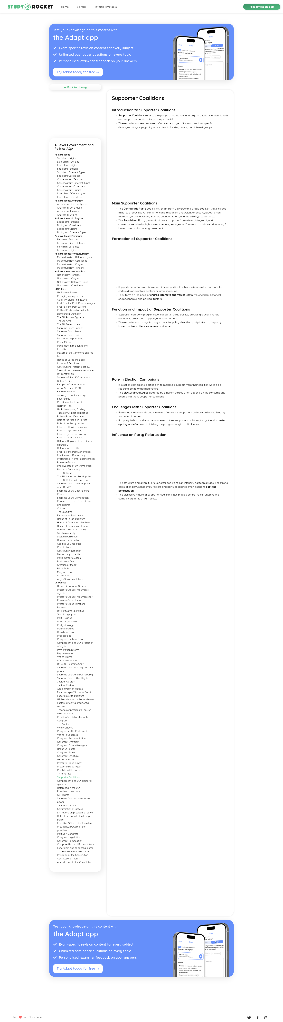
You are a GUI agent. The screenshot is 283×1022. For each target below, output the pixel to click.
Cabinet (61, 508)
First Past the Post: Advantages (74, 451)
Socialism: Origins (66, 158)
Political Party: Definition (70, 416)
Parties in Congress (67, 833)
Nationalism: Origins (68, 278)
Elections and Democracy (71, 455)
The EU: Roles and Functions (72, 480)
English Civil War (66, 391)
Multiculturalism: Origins (70, 264)
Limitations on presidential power (75, 812)
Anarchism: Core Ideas (69, 207)
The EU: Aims (64, 320)
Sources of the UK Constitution (73, 377)
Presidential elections (68, 791)
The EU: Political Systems (70, 317)
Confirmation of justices (70, 809)
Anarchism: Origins (67, 214)
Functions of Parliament (70, 515)
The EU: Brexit (64, 473)
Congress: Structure (68, 756)
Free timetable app (262, 6)
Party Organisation (67, 621)
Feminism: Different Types (71, 243)
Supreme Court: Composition (73, 497)
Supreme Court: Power (69, 331)
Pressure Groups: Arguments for (75, 596)
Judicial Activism (66, 681)
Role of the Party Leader (70, 423)
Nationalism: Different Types (72, 282)
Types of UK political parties (72, 412)
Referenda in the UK (68, 448)
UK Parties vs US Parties (70, 610)
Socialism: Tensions (67, 168)
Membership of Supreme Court (74, 692)
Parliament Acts (65, 561)
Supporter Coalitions (68, 777)
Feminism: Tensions (67, 239)
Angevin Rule (64, 575)
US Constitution (65, 759)
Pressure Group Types (69, 766)
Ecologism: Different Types (71, 232)
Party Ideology (65, 625)
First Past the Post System (71, 306)
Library (81, 6)
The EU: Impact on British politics (75, 476)
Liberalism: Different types (71, 193)
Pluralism (62, 607)
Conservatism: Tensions (70, 179)
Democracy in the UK (68, 554)
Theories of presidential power (74, 710)
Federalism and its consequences (75, 848)
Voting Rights (64, 656)
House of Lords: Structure (71, 518)
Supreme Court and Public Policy (75, 674)
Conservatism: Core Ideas (71, 186)
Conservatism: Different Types (73, 183)
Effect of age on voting (69, 430)
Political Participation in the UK (74, 310)
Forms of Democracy (68, 469)
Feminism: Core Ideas (69, 246)
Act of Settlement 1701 (69, 388)
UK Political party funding (71, 409)
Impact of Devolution (68, 363)
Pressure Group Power (69, 763)
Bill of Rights (64, 568)
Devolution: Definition (68, 540)
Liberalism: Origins (67, 165)
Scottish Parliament (67, 536)
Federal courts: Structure (70, 695)
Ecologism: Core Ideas (69, 225)
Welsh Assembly (66, 533)
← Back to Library (75, 87)
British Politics (64, 381)
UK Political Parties (67, 292)
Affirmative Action (67, 660)
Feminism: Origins (66, 250)
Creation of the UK (67, 564)
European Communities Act (72, 384)
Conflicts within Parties (69, 770)
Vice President (65, 727)
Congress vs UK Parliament (72, 731)
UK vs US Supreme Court (70, 664)
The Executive (64, 511)
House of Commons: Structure (73, 526)
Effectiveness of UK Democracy (74, 465)
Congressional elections (70, 639)
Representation (65, 653)
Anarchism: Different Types (71, 204)
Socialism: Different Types (71, 172)
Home (65, 6)
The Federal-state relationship (73, 851)
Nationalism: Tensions (69, 274)
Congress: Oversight (68, 741)
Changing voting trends (70, 296)
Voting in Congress (67, 734)
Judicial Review (65, 685)
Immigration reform (68, 649)
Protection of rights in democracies (76, 458)
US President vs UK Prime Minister (75, 699)
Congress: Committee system (73, 745)
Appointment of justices (70, 688)
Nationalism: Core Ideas (70, 285)
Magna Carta (64, 572)
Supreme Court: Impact (70, 328)
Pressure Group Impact (70, 600)
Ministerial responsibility (70, 338)
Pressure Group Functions (71, 603)
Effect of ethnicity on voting (72, 427)
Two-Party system (67, 614)
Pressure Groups (66, 462)
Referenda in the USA (68, 787)
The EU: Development (69, 324)
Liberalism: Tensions (68, 161)
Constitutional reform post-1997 (74, 366)
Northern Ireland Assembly (71, 529)
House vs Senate (66, 748)
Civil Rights (63, 794)
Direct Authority (65, 713)
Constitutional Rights (68, 858)
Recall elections (65, 632)
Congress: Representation (71, 738)
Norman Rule (64, 405)
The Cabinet (63, 724)
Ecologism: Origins (67, 228)
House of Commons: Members (73, 522)
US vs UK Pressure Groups (71, 586)
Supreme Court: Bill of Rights (72, 678)
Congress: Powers (67, 752)
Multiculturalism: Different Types (74, 257)
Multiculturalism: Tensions (71, 267)
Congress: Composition (69, 840)
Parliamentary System (69, 557)
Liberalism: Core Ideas (69, 197)
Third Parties (64, 773)
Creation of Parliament (69, 402)
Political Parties (65, 628)
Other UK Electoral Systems (72, 299)
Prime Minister (65, 342)
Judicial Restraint (66, 805)
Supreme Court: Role (68, 335)
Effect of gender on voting (71, 434)
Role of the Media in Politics (72, 419)
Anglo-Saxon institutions (70, 579)
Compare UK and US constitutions (75, 844)
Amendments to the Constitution (74, 862)
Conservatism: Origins (69, 190)
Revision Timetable (105, 6)
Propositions (64, 635)
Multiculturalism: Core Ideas (72, 260)
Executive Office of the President (74, 823)
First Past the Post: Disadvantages (76, 303)
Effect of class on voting (70, 437)
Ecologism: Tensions (68, 221)
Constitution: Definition (69, 550)
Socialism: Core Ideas (68, 175)
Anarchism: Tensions (68, 211)
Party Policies (64, 618)
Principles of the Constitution (72, 855)
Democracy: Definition (69, 313)
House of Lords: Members (71, 359)
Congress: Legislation (68, 837)
